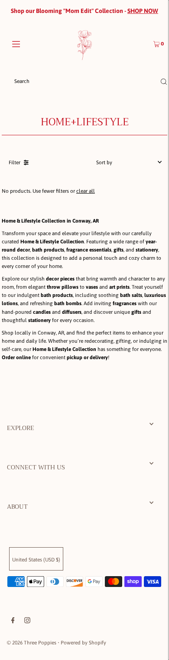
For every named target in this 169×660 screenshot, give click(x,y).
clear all (85, 191)
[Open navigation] (27, 43)
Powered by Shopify (83, 643)
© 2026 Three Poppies (31, 643)
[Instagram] (27, 621)
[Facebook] (13, 621)
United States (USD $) (36, 560)
